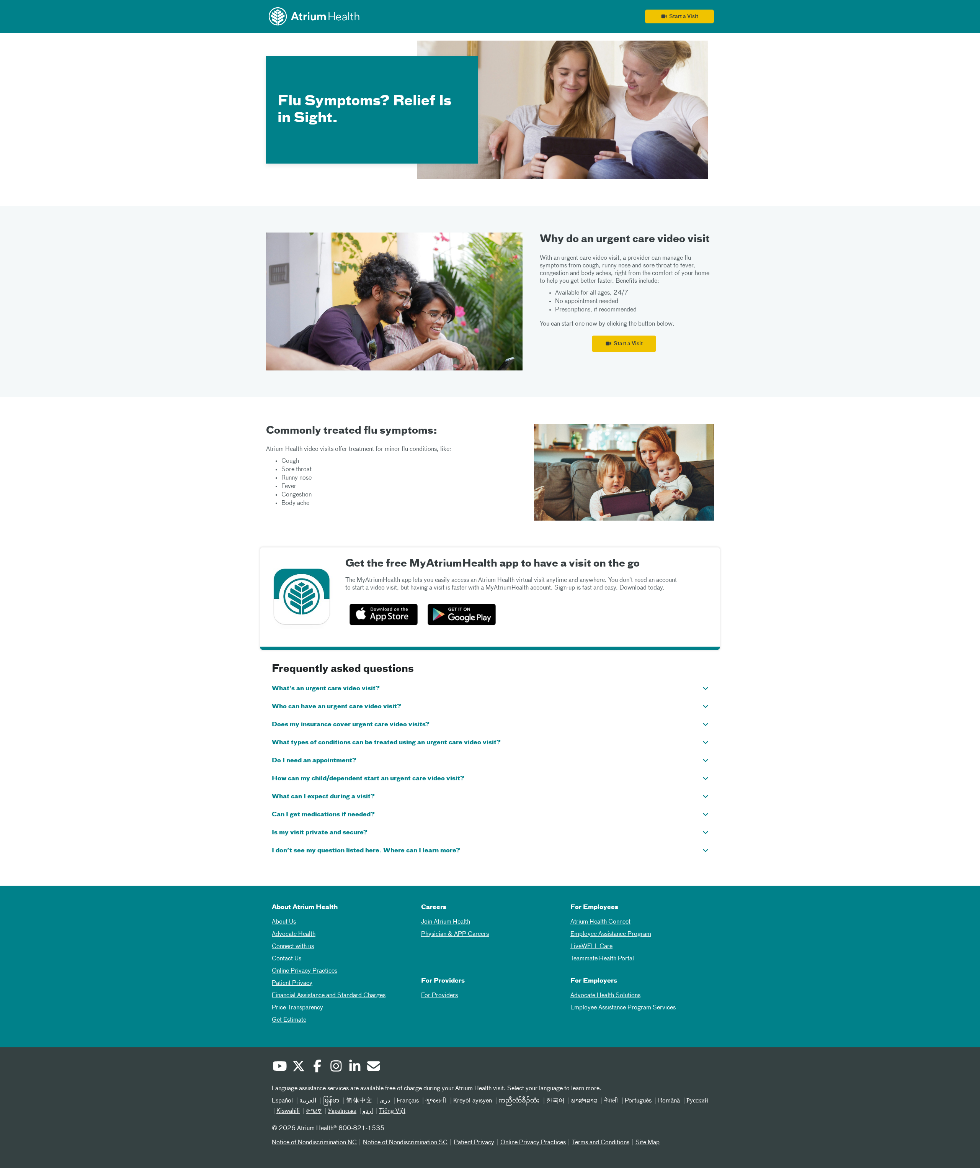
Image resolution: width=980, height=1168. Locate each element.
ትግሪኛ (314, 1111)
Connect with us (293, 947)
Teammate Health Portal (602, 959)
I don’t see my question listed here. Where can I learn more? (366, 851)
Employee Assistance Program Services (623, 1008)
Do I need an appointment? (314, 761)
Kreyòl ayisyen (472, 1101)
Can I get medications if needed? (323, 815)
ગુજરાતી (435, 1101)
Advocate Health (293, 934)
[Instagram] (335, 1067)
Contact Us (286, 959)
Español (282, 1101)
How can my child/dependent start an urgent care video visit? (368, 779)
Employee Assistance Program (610, 934)
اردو (368, 1111)
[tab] (490, 688)
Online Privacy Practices (304, 971)
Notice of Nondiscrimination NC (314, 1143)
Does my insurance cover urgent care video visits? (351, 725)
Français (408, 1101)
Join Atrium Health (445, 922)
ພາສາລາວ (584, 1101)
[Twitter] (298, 1067)
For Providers (439, 996)
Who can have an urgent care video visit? (336, 707)
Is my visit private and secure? (320, 833)
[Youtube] (279, 1067)
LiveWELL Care (591, 947)
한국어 (555, 1101)
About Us (284, 922)
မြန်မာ (331, 1101)
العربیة (307, 1101)
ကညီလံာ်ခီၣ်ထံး (518, 1101)
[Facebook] (317, 1067)
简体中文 (359, 1101)
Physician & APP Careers (455, 934)
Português (638, 1101)
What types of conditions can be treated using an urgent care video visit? (386, 743)
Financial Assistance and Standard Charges (328, 996)
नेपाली (611, 1101)
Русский (697, 1101)
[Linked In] (354, 1067)
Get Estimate (289, 1020)
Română (669, 1101)
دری (384, 1101)
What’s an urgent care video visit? (326, 689)
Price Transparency (297, 1008)
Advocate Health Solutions (605, 996)
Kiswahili (288, 1111)
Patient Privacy (292, 983)
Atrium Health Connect (600, 922)
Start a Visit (682, 16)
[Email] (373, 1067)
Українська (342, 1111)
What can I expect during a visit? (323, 797)
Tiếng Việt (392, 1111)
